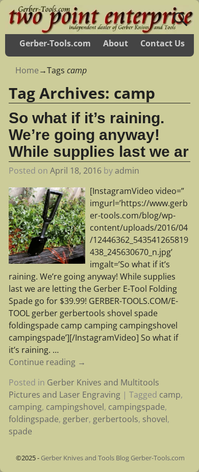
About (115, 43)
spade (20, 431)
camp (170, 394)
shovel (154, 419)
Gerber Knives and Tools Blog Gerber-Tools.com (113, 457)
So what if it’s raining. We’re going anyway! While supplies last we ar (99, 134)
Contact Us (162, 43)
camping (25, 406)
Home (27, 70)
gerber (76, 419)
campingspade (136, 406)
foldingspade (34, 419)
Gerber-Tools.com (55, 43)
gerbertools (115, 419)
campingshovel (75, 406)
